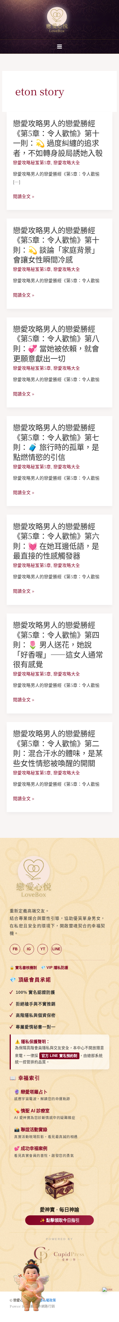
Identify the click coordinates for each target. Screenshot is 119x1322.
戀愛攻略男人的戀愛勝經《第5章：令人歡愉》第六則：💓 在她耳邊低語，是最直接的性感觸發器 (56, 541)
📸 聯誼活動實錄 (30, 1129)
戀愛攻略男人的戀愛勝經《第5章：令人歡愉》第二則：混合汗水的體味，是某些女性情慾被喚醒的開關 (58, 748)
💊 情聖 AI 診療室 (32, 1110)
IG (29, 949)
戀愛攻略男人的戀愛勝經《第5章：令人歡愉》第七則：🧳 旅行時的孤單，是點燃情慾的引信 (56, 442)
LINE (56, 949)
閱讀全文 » (23, 196)
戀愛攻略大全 (66, 162)
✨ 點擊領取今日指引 (59, 1220)
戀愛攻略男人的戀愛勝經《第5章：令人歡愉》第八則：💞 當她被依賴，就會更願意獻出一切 (56, 343)
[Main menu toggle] (59, 46)
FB (15, 949)
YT (42, 949)
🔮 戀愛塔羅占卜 (30, 1092)
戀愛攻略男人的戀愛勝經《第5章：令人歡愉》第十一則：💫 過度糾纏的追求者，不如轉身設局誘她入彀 (58, 138)
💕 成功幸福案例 (30, 1148)
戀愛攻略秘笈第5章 (32, 162)
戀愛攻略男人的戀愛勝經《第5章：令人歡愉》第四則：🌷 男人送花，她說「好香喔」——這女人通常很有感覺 (58, 644)
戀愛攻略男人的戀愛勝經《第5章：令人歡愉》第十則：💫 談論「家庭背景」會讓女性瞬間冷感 (56, 245)
